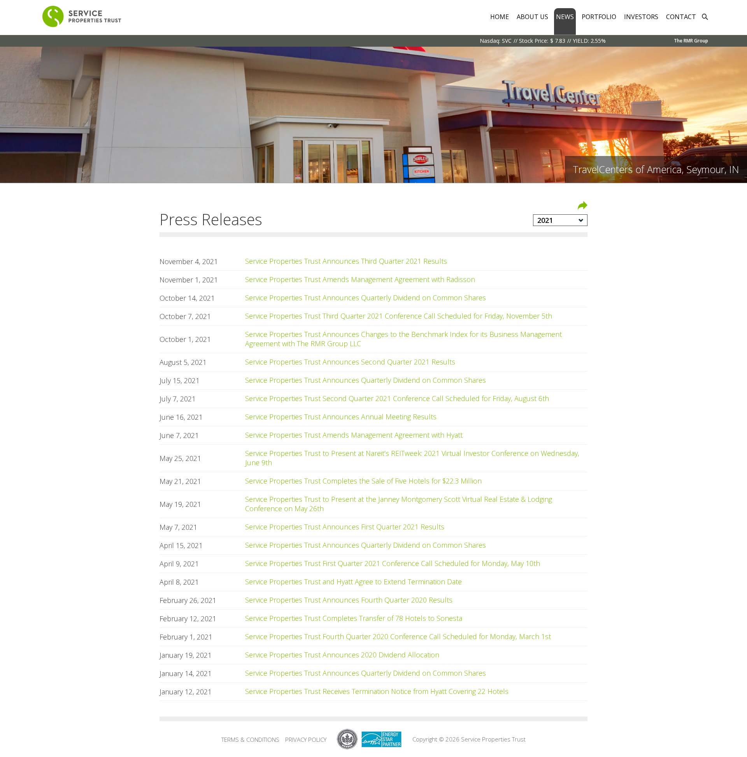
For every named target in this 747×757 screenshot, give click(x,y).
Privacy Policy (305, 739)
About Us (532, 16)
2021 (545, 220)
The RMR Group (691, 40)
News (565, 16)
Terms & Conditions (250, 739)
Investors (641, 16)
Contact (681, 16)
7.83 (560, 40)
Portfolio (599, 16)
